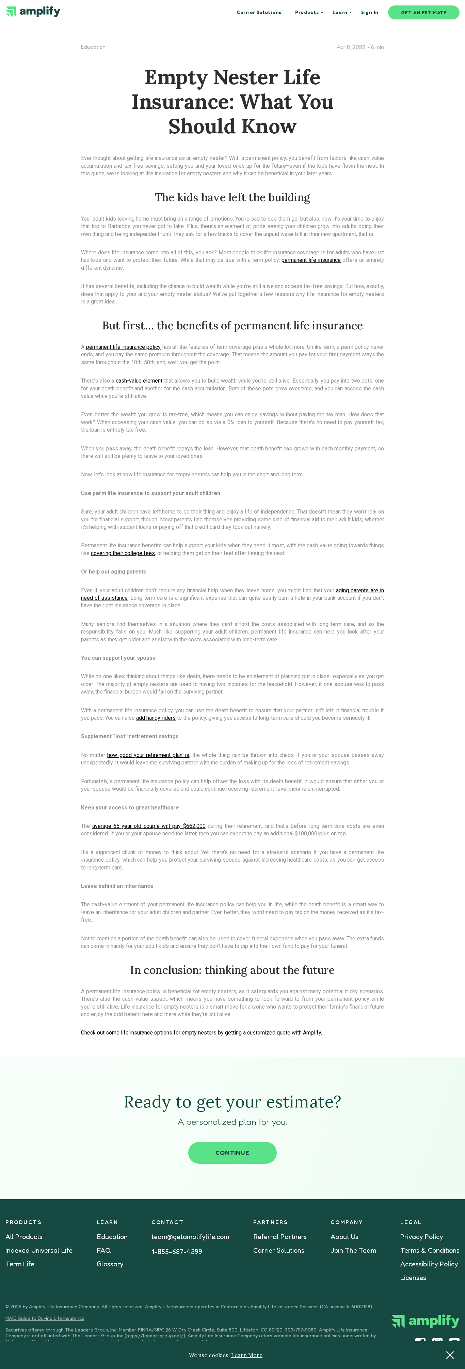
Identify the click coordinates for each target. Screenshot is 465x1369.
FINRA (145, 1330)
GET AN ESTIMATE (424, 12)
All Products (24, 1237)
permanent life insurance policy (123, 347)
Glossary (110, 1264)
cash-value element (139, 380)
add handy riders (156, 718)
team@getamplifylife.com (190, 1237)
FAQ (104, 1250)
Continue (232, 1152)
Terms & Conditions (430, 1250)
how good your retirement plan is (148, 755)
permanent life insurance (311, 260)
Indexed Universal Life (39, 1250)
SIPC (159, 1330)
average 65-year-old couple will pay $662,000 (149, 826)
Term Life (19, 1264)
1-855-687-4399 (176, 1252)
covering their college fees (123, 553)
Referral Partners (280, 1237)
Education (93, 46)
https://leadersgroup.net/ (154, 1335)
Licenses (413, 1278)
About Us (344, 1237)
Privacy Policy (421, 1237)
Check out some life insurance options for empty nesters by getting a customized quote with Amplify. (201, 1032)
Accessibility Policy (429, 1264)
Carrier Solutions (278, 1250)
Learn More (246, 1355)
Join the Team (353, 1250)
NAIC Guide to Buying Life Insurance (44, 1318)
